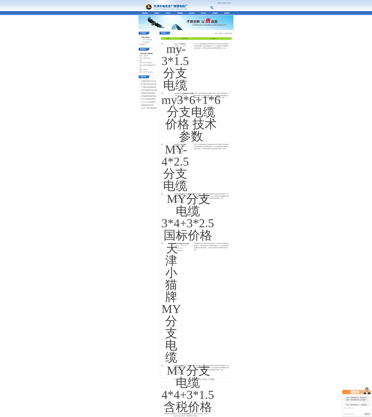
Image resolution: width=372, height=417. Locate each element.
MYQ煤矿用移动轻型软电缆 (148, 85)
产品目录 (143, 33)
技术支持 (191, 13)
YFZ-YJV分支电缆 (147, 39)
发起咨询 (367, 414)
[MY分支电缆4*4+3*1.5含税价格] (187, 387)
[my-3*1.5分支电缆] (175, 65)
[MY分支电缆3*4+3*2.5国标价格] (187, 216)
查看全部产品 (143, 44)
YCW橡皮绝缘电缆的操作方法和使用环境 (148, 88)
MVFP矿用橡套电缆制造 (148, 99)
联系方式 (143, 49)
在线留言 (224, 3)
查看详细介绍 (179, 250)
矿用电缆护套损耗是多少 (148, 93)
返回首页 (219, 3)
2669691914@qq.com (148, 72)
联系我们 (229, 3)
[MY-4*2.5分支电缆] (175, 166)
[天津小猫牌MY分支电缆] (171, 301)
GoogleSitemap (176, 416)
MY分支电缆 (146, 42)
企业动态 (203, 13)
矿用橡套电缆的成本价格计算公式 (148, 82)
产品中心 (168, 13)
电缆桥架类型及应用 (147, 105)
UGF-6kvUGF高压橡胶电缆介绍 (148, 103)
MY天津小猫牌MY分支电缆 (181, 243)
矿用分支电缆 (228, 33)
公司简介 (156, 13)
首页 (216, 33)
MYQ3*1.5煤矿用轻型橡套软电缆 (149, 109)
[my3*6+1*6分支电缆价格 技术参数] (190, 116)
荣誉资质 (180, 13)
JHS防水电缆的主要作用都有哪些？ (149, 91)
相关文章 (143, 76)
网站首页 (145, 13)
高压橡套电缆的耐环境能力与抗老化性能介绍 (148, 97)
